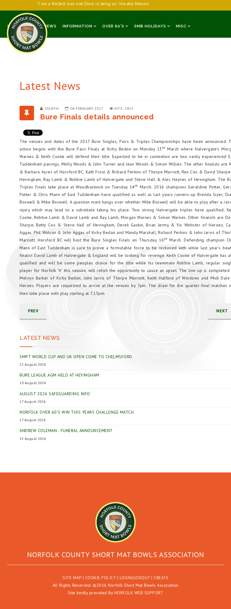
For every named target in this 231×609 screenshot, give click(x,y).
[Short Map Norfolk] (115, 522)
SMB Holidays (150, 26)
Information (77, 26)
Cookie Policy (100, 577)
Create (161, 577)
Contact (59, 43)
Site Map (72, 577)
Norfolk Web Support (138, 592)
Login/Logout (135, 577)
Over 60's (113, 26)
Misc (181, 26)
